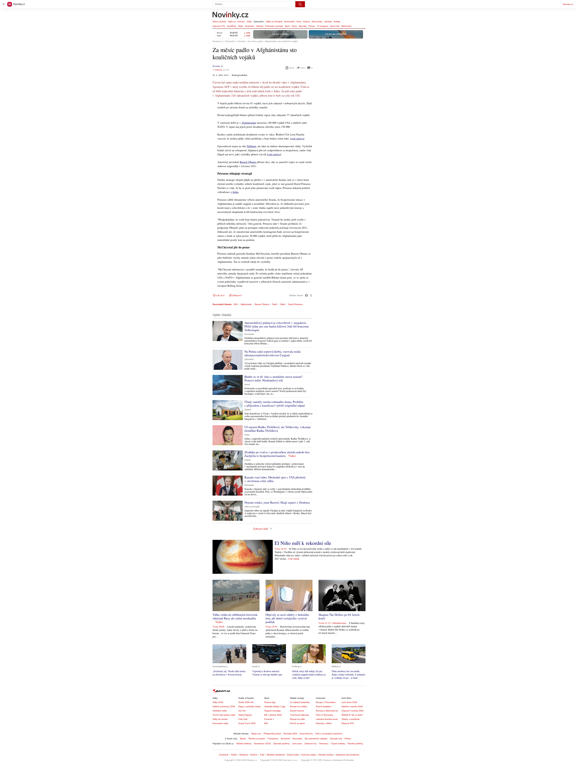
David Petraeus (295, 304)
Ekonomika (317, 21)
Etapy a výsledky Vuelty (249, 706)
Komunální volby (220, 723)
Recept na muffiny (298, 706)
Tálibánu (251, 146)
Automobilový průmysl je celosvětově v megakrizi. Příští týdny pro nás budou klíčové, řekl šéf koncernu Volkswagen (276, 326)
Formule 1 (269, 719)
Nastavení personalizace (347, 754)
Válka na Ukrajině (274, 21)
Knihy (246, 435)
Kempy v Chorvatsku (326, 702)
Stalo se (232, 21)
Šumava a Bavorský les (327, 710)
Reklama (243, 754)
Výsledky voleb (220, 710)
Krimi (299, 21)
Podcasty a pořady (274, 26)
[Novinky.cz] (231, 15)
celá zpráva (297, 138)
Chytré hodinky (338, 743)
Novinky (216, 66)
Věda (240, 26)
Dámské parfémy (281, 743)
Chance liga (269, 702)
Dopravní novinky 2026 (353, 710)
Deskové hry (311, 743)
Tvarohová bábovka (299, 715)
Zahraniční (259, 21)
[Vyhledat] (300, 4)
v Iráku (234, 192)
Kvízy (294, 26)
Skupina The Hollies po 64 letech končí (339, 616)
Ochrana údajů (308, 754)
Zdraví (247, 385)
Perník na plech (297, 723)
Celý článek (293, 558)
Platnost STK (348, 723)
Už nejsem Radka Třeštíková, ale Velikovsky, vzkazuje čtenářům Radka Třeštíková (277, 429)
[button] (228, 331)
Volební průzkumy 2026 (224, 706)
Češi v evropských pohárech (328, 733)
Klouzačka (297, 738)
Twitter (234, 754)
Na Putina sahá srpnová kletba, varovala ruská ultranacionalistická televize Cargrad (272, 353)
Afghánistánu (248, 122)
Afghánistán (246, 304)
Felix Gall (242, 719)
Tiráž (262, 754)
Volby (249, 21)
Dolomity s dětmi (324, 723)
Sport (287, 26)
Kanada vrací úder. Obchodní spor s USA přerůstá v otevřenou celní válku (274, 479)
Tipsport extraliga (272, 710)
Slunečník (285, 738)
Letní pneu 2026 (349, 702)
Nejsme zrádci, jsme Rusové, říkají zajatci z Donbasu (277, 502)
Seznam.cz (568, 4)
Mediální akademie (276, 754)
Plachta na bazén (257, 738)
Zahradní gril (336, 738)
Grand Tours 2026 (247, 723)
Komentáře (289, 21)
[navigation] (3, 4)
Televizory (323, 743)
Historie (259, 26)
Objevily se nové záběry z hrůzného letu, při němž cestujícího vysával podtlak (287, 618)
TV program (322, 26)
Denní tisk (334, 26)
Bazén (243, 738)
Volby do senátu (220, 719)
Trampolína (272, 738)
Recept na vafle (297, 719)
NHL (266, 723)
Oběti (282, 304)
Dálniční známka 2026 (352, 706)
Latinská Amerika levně (327, 719)
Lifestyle (328, 21)
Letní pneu (297, 743)
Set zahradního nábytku (316, 738)
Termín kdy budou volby (224, 715)
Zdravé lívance (297, 710)
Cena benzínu (306, 733)
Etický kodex (293, 754)
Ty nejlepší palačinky (300, 702)
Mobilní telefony (244, 743)
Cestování (249, 26)
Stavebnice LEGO (262, 743)
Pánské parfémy (355, 743)
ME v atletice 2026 (273, 715)
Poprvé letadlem (323, 706)
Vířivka (347, 738)
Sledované (346, 26)
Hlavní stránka (219, 21)
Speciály (303, 26)
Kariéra (253, 754)
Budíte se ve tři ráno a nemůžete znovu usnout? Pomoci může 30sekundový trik (273, 378)
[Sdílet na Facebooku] (306, 295)
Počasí (311, 26)
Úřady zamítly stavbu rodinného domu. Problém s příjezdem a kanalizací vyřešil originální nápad (274, 403)
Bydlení (247, 410)
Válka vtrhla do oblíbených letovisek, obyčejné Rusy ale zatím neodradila (235, 616)
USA (235, 304)
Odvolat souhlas (325, 754)
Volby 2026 (218, 702)
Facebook (223, 754)
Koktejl (337, 21)
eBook (291, 67)
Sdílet (302, 67)
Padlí (274, 304)
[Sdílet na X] (310, 295)
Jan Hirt (242, 710)
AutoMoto (231, 26)
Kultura (306, 21)
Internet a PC (219, 26)
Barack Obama (248, 162)
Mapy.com (256, 733)
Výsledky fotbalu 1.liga (274, 706)
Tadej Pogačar (245, 715)
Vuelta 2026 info (246, 702)
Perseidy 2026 (290, 733)
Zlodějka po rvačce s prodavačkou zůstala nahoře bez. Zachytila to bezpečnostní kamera (277, 454)
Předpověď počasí (272, 733)
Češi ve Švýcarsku (324, 715)
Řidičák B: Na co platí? (352, 715)
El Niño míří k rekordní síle (303, 542)
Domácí (241, 21)
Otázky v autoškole (351, 719)
